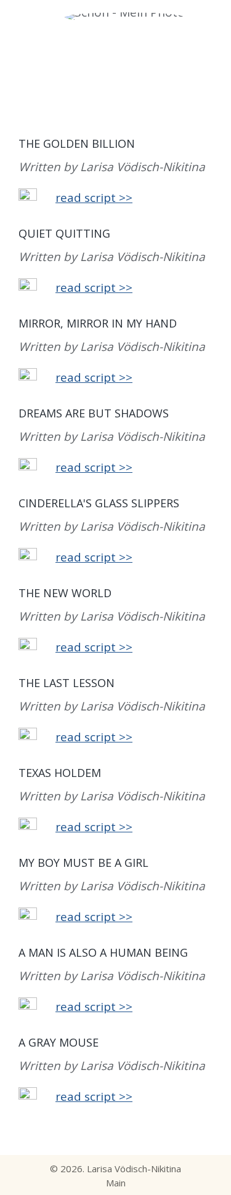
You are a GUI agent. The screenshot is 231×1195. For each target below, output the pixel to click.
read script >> (93, 198)
